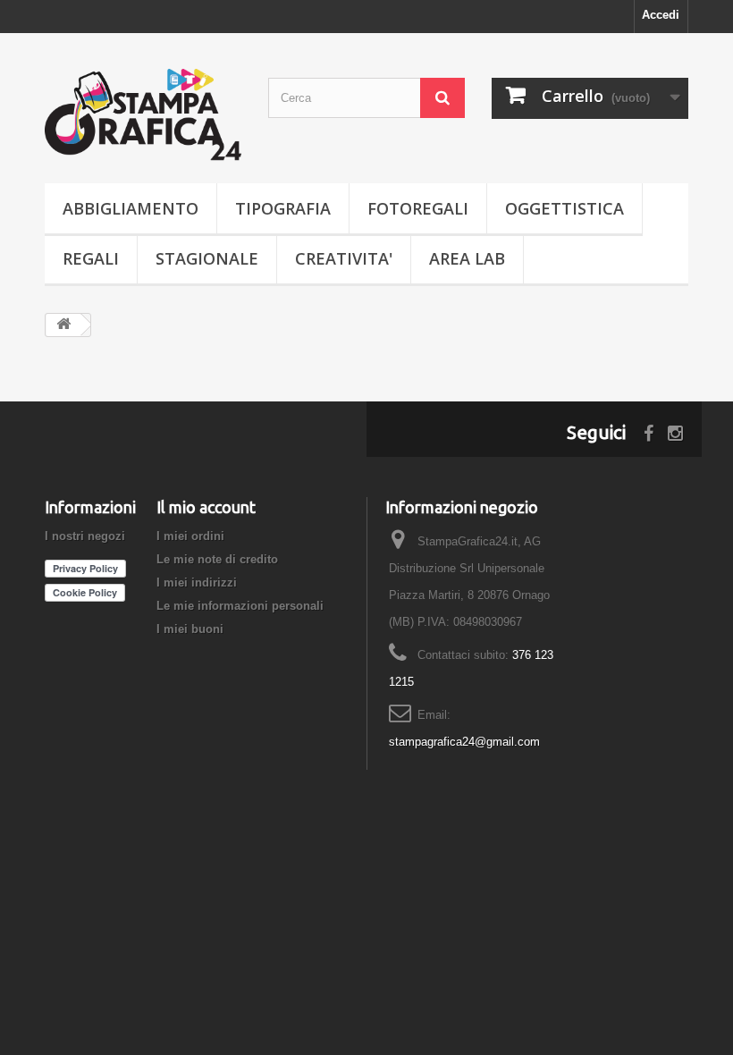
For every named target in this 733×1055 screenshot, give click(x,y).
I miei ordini (190, 536)
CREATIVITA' (343, 258)
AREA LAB (467, 258)
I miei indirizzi (196, 582)
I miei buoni (189, 629)
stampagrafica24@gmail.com (464, 741)
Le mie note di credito (217, 559)
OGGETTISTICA (564, 208)
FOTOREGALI (417, 208)
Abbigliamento (130, 208)
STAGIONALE (207, 258)
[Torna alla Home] (63, 325)
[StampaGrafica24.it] (143, 115)
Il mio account (206, 507)
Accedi (660, 14)
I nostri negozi (85, 536)
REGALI (91, 258)
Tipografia (283, 208)
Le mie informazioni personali (240, 605)
